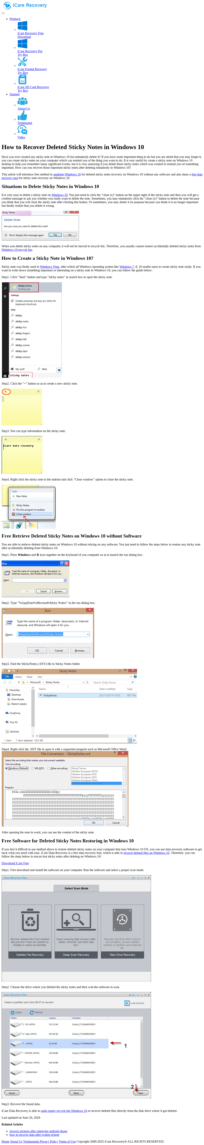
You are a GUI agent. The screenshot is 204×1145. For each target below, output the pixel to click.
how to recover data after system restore (34, 1134)
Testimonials (31, 1141)
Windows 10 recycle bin (17, 249)
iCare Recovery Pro (30, 51)
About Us (16, 1141)
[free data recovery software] (28, 8)
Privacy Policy (49, 1141)
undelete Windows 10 (67, 174)
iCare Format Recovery (32, 69)
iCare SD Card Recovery (33, 87)
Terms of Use (67, 1141)
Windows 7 (127, 266)
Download (24, 36)
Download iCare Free (15, 863)
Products (15, 19)
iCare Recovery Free (31, 33)
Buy (25, 54)
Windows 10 (60, 195)
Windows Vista (49, 266)
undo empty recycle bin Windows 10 (64, 1111)
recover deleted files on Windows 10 (146, 853)
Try (20, 54)
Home (5, 1141)
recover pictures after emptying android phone (38, 1131)
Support (15, 94)
